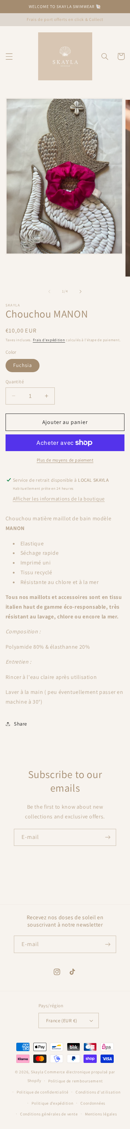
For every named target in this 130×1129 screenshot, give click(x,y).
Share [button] (20, 723)
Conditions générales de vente (49, 1113)
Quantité (15, 381)
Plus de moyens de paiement (65, 460)
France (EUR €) (61, 1020)
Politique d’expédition (52, 1103)
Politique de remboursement (75, 1080)
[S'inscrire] (108, 837)
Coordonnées (92, 1103)
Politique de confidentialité (43, 1092)
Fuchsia (22, 365)
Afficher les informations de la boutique (59, 498)
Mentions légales (101, 1113)
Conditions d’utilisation (98, 1092)
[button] (9, 56)
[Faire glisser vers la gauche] (49, 291)
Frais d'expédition (49, 339)
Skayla (37, 1071)
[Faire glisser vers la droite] (80, 291)
